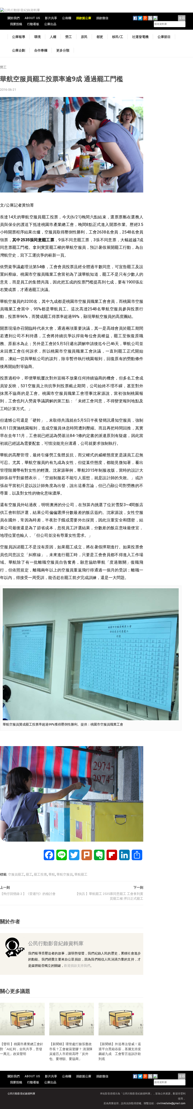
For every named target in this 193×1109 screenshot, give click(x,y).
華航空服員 (65, 874)
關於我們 (14, 18)
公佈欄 (66, 18)
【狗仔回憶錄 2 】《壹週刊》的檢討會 (28, 894)
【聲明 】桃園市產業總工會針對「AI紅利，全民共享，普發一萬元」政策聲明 (21, 1049)
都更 (99, 36)
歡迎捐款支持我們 (77, 966)
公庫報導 (18, 36)
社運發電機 (140, 36)
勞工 (68, 36)
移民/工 (117, 36)
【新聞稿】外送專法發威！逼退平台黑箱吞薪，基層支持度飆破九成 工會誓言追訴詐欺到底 (120, 1051)
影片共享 (51, 18)
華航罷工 (80, 874)
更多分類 (62, 50)
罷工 (29, 874)
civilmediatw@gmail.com (171, 1103)
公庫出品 (50, 24)
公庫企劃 (18, 50)
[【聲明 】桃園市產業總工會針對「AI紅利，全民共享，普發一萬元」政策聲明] (22, 1019)
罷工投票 (40, 874)
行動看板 (33, 24)
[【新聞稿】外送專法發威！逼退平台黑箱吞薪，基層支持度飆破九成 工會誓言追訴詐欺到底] (121, 1019)
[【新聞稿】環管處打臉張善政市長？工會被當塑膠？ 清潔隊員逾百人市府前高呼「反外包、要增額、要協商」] (71, 1019)
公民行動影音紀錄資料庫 (55, 943)
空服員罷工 (16, 874)
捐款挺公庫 (83, 18)
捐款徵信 (102, 18)
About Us (32, 18)
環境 (37, 36)
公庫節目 (164, 36)
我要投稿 (16, 24)
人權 (53, 36)
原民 (84, 36)
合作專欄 (40, 50)
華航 (52, 874)
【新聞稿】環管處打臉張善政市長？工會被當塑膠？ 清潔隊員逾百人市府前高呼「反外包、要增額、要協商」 (70, 1051)
